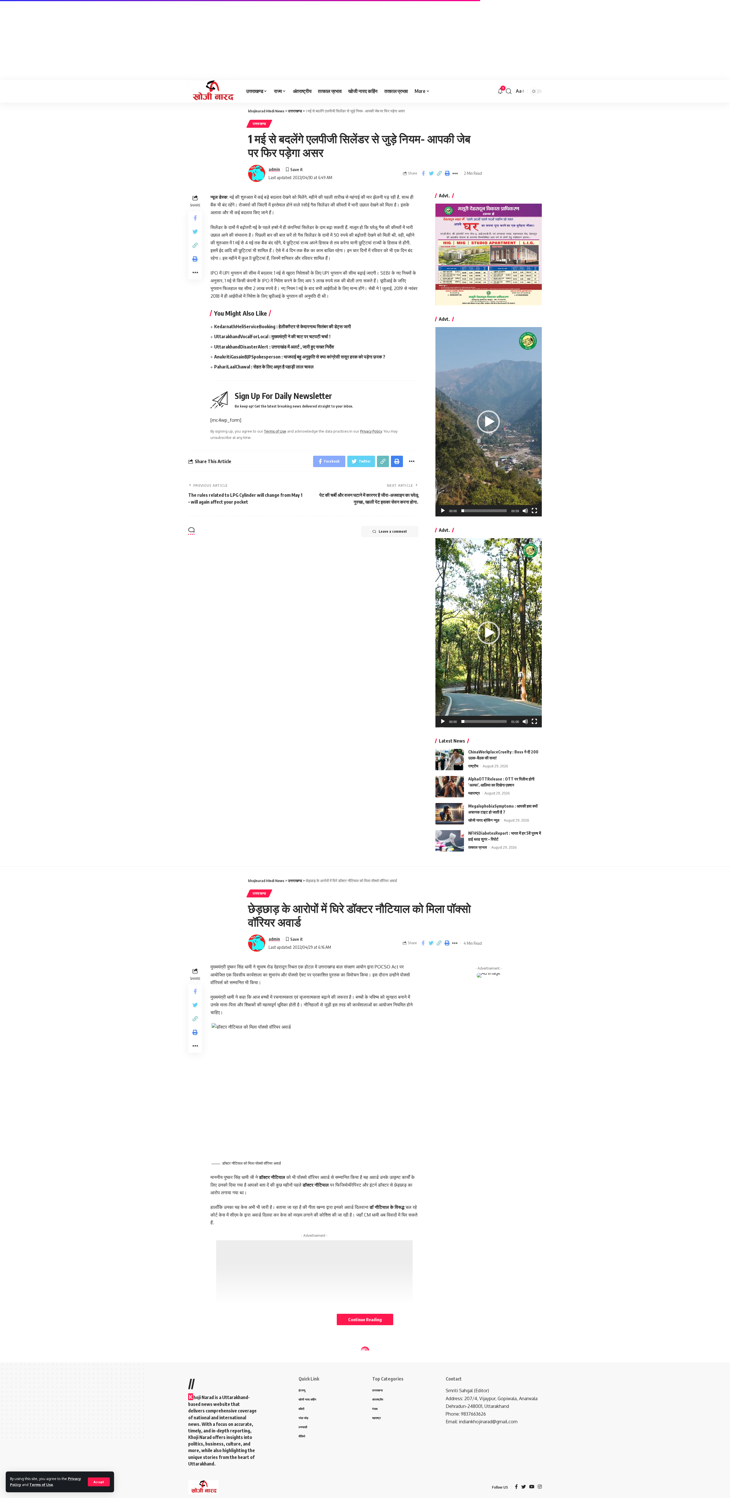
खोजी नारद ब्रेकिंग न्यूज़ (483, 820)
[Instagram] (540, 1487)
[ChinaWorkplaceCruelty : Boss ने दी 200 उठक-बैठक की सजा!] (449, 759)
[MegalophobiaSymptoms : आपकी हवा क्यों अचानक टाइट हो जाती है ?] (449, 813)
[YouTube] (531, 1487)
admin (274, 169)
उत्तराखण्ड (259, 123)
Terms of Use (41, 1484)
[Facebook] (516, 1487)
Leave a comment (393, 531)
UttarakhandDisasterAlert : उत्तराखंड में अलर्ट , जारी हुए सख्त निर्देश (274, 347)
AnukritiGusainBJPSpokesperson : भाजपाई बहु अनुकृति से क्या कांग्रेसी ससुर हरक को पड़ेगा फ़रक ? (299, 357)
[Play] (443, 511)
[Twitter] (523, 1487)
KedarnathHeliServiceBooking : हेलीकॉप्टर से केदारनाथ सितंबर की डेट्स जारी (282, 326)
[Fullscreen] (534, 511)
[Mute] (525, 511)
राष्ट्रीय (473, 766)
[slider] (484, 510)
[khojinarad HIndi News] (212, 91)
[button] (488, 421)
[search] (509, 91)
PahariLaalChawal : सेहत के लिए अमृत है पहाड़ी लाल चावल (264, 367)
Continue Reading (365, 1319)
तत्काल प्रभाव (477, 847)
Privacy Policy (371, 431)
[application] (488, 421)
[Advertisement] (171, 40)
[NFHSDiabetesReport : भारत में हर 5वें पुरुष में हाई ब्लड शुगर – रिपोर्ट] (449, 841)
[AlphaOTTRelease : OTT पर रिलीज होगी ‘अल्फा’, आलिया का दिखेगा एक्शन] (449, 786)
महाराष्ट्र (474, 793)
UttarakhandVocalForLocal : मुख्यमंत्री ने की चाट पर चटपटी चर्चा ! (272, 336)
